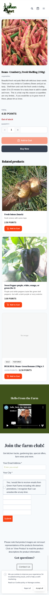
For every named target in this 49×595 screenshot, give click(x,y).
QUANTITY (5, 124)
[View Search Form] (32, 8)
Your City (7, 473)
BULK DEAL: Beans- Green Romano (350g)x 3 (24, 366)
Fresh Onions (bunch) (13, 214)
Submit (7, 518)
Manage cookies (34, 582)
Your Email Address (12, 463)
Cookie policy (20, 582)
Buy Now (24, 149)
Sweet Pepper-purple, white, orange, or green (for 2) (21, 286)
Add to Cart (26, 140)
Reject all (27, 588)
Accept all (39, 588)
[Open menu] (43, 8)
